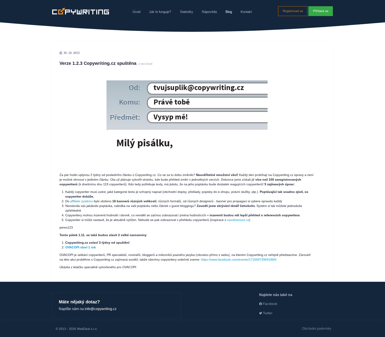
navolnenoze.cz (238, 220)
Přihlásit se (320, 11)
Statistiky (186, 12)
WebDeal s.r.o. (87, 329)
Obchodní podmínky (317, 328)
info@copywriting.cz (101, 309)
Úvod (136, 12)
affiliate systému (81, 201)
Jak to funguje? (160, 12)
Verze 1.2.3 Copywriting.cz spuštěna (105, 63)
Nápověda (209, 12)
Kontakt (246, 12)
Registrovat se (293, 11)
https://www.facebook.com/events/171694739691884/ (238, 259)
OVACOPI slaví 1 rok (80, 247)
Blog (228, 12)
